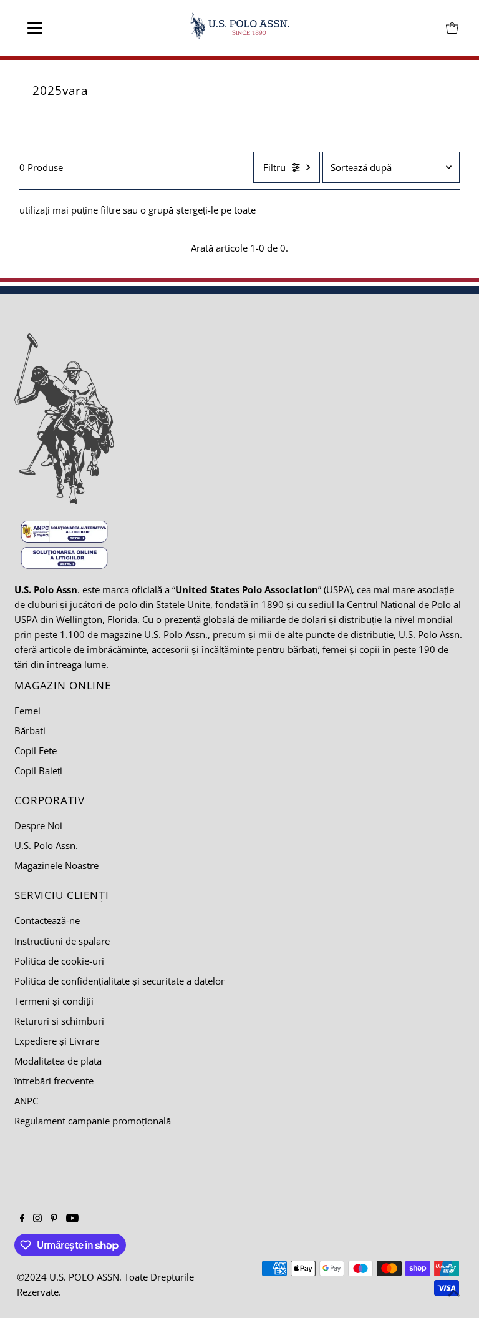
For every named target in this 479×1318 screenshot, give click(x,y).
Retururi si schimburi (59, 1021)
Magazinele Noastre (56, 865)
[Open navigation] (71, 28)
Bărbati (30, 730)
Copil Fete (35, 750)
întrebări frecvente (54, 1081)
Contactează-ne (47, 920)
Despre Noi (38, 825)
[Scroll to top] (454, 1293)
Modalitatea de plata (58, 1061)
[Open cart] (452, 28)
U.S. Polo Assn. (46, 845)
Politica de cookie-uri (59, 961)
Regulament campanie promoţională (92, 1120)
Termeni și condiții (54, 1001)
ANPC (26, 1100)
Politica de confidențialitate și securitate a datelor (119, 981)
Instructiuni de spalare (62, 941)
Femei (27, 710)
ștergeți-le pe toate (216, 210)
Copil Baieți (38, 770)
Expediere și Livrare (56, 1041)
